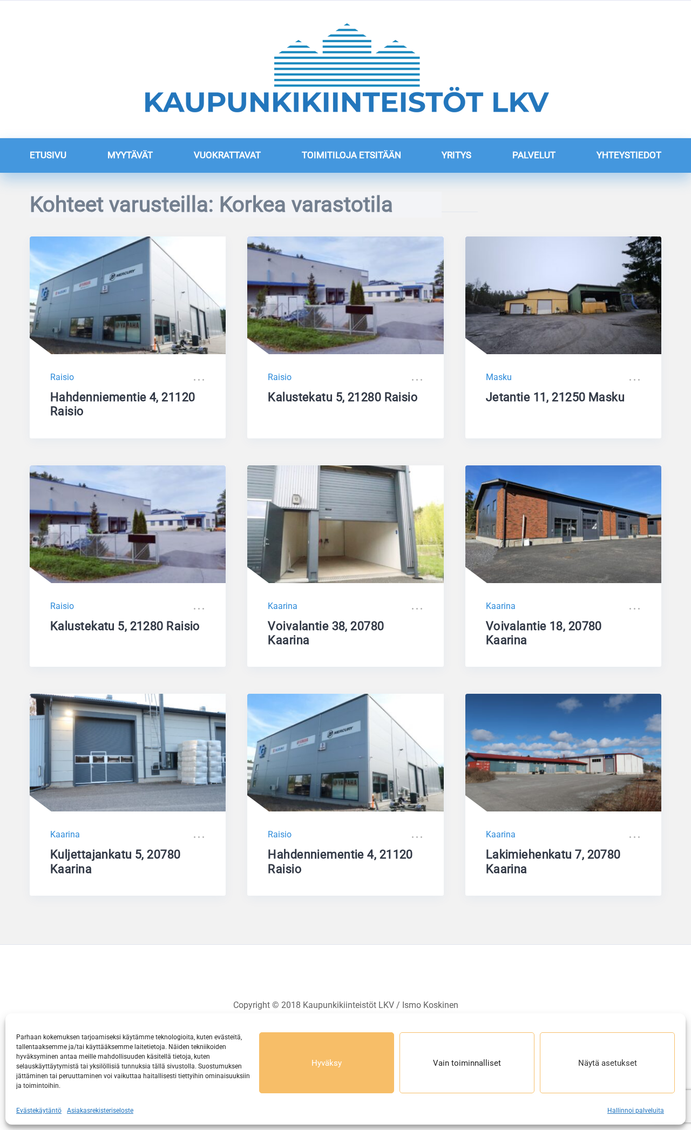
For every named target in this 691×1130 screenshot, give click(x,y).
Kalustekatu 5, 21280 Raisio (343, 397)
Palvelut (533, 155)
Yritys (456, 155)
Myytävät (130, 155)
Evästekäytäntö (39, 1110)
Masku (499, 377)
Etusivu (48, 155)
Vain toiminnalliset (467, 1063)
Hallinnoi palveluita (635, 1110)
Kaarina (282, 606)
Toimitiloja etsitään (351, 155)
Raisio (62, 377)
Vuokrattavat (227, 155)
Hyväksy (326, 1063)
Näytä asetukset (607, 1063)
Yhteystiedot (629, 155)
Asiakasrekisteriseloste (100, 1110)
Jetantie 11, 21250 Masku (555, 397)
